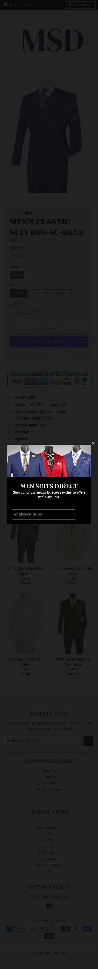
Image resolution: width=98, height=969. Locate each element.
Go (81, 514)
